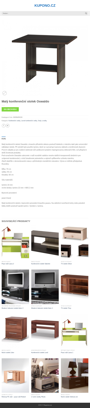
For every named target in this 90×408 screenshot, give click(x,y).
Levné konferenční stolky (29, 120)
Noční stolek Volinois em (69, 397)
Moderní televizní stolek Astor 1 (42, 308)
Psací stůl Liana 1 (67, 352)
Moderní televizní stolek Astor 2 (12, 308)
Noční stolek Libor (8, 352)
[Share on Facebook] (3, 125)
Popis (4, 139)
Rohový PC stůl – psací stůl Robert (14, 397)
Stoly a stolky (42, 120)
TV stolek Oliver (66, 264)
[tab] (4, 139)
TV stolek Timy (66, 308)
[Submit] (86, 13)
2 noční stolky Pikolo (38, 397)
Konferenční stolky (14, 120)
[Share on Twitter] (7, 125)
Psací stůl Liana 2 (8, 264)
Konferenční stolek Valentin (40, 264)
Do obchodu (10, 109)
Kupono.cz (45, 5)
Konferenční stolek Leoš (39, 352)
